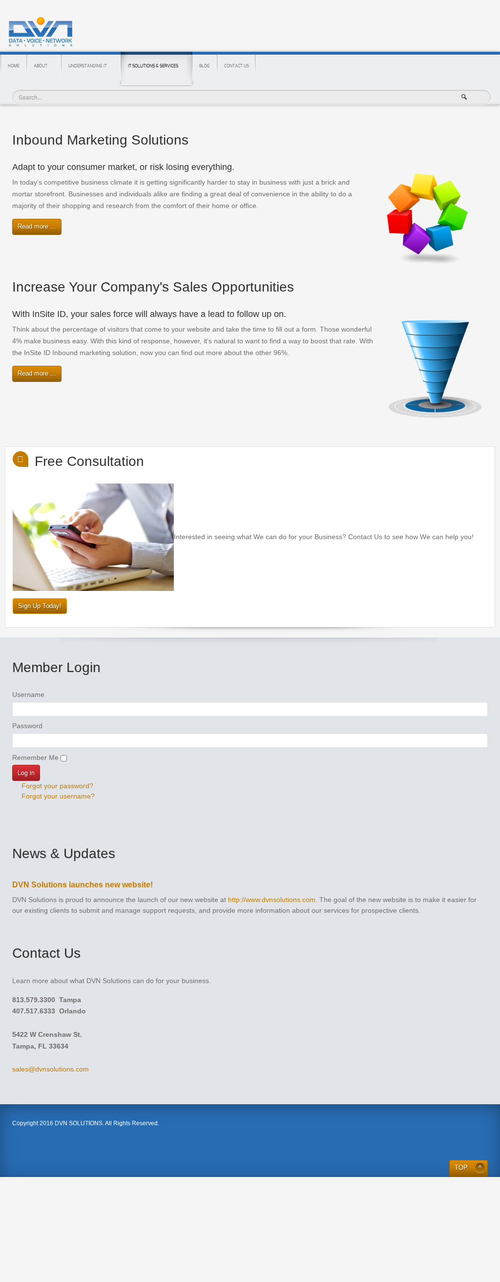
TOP (461, 1167)
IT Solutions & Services (153, 66)
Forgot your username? (57, 796)
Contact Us (236, 66)
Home (14, 66)
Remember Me (35, 757)
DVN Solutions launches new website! (82, 885)
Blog (204, 66)
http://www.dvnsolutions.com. (272, 900)
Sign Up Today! (40, 606)
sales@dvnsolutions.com (50, 1069)
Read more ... (37, 226)
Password (27, 726)
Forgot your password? (56, 786)
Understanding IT (87, 66)
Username (28, 694)
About (40, 66)
